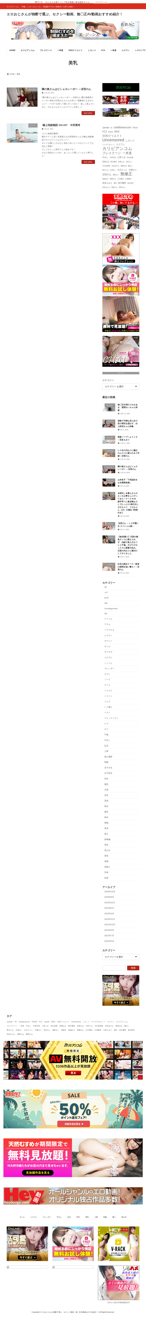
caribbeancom (122, 127)
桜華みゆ (124, 166)
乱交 (106, 745)
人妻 (106, 751)
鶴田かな (114, 187)
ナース (107, 685)
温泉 (106, 800)
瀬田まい (116, 174)
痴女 (106, 817)
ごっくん (108, 663)
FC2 (104, 131)
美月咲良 (130, 183)
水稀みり (133, 170)
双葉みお (105, 161)
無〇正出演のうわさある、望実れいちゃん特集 (128, 407)
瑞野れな (113, 179)
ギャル (107, 646)
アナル (107, 624)
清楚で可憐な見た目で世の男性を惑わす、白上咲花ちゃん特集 (128, 423)
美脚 (106, 861)
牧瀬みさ (105, 179)
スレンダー (109, 668)
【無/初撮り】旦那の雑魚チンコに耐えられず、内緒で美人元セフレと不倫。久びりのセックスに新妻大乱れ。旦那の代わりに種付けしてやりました (128, 544)
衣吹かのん (106, 187)
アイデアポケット (108, 144)
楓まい (130, 166)
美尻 (106, 856)
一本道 (127, 153)
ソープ (107, 679)
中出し (105, 157)
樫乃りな (105, 170)
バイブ (107, 701)
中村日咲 (113, 157)
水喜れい (113, 170)
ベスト (107, 712)
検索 (133, 968)
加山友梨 (130, 157)
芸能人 (107, 867)
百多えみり (107, 183)
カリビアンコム (102, 2)
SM (105, 603)
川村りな (129, 161)
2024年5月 (109, 908)
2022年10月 (109, 924)
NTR (106, 598)
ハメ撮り (108, 707)
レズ (106, 723)
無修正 (126, 174)
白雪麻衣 (128, 179)
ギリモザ (108, 652)
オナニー (108, 641)
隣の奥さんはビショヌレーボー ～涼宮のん (66, 89)
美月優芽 (122, 183)
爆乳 (106, 811)
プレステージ (111, 153)
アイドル (108, 619)
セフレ (107, 674)
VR (105, 613)
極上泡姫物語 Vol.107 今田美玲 (61, 125)
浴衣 (106, 795)
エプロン (108, 635)
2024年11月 (109, 902)
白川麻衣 (120, 179)
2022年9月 (109, 930)
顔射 (106, 878)
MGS (116, 131)
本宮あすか (115, 166)
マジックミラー (111, 718)
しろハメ (130, 140)
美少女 (107, 850)
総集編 (107, 839)
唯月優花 (113, 161)
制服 (106, 762)
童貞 (106, 828)
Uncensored (113, 140)
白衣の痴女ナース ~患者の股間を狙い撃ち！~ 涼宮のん (128, 567)
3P (105, 587)
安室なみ (121, 161)
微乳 (106, 784)
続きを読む (88, 113)
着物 (106, 823)
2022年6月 (109, 941)
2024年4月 (109, 913)
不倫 (106, 734)
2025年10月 (109, 891)
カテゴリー (108, 380)
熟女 (106, 806)
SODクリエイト (112, 135)
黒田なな (122, 187)
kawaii (110, 132)
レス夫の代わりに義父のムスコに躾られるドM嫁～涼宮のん (128, 453)
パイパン (120, 373)
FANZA (135, 128)
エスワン (120, 144)
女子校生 (108, 773)
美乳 (115, 183)
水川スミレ (122, 170)
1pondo (105, 127)
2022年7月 (109, 935)
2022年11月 (109, 919)
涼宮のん (106, 174)
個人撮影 (108, 757)
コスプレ (108, 657)
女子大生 (108, 768)
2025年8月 (109, 897)
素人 (106, 834)
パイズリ (108, 690)
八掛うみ (121, 157)
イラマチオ (109, 630)
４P (106, 592)
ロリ (106, 729)
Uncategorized (110, 608)
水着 (106, 789)
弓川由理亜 (106, 166)
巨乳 (106, 778)
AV (111, 127)
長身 (106, 872)
